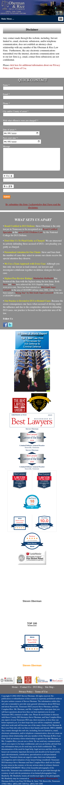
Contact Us (25, 686)
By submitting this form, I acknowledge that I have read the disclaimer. (33, 206)
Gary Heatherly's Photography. (43, 778)
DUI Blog (38, 686)
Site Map (49, 686)
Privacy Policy (26, 691)
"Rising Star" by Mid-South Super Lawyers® (34, 292)
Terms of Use (41, 691)
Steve (5, 284)
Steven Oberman (32, 665)
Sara (13, 284)
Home (15, 686)
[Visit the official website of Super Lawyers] (32, 672)
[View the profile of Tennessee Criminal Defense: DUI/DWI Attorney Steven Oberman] (32, 615)
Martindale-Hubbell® (43, 278)
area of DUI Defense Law (30, 232)
